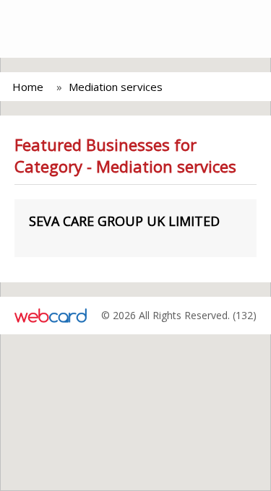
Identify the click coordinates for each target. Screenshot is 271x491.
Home (27, 86)
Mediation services (116, 86)
